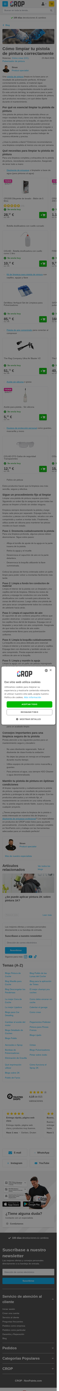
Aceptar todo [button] (29, 704)
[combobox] (46, 670)
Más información (32, 697)
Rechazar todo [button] (29, 712)
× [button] (50, 670)
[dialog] (28, 695)
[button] (28, 719)
